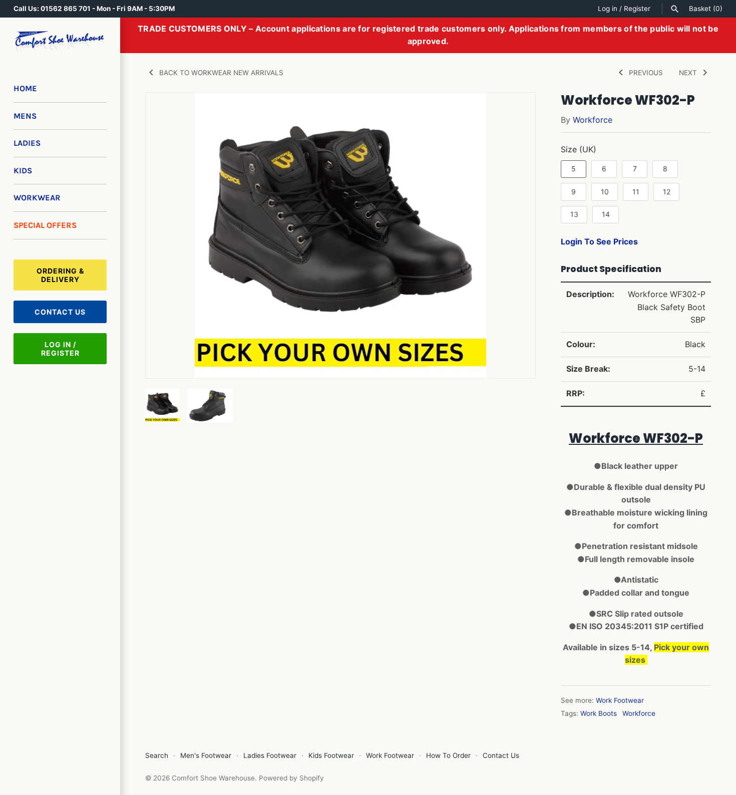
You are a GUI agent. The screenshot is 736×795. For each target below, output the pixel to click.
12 (666, 191)
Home (25, 88)
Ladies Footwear (269, 755)
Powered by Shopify (291, 778)
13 (574, 214)
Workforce (592, 120)
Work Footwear (620, 700)
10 (605, 191)
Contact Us (60, 312)
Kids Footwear (331, 755)
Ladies (27, 143)
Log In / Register (60, 348)
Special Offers (45, 225)
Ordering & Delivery (60, 275)
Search (156, 755)
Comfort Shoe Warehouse (213, 778)
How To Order (448, 755)
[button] (514, 235)
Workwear (37, 197)
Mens (25, 116)
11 (635, 191)
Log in (607, 9)
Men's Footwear (205, 755)
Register (637, 9)
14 (606, 214)
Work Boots (598, 713)
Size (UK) (578, 149)
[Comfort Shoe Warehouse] (60, 41)
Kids (23, 170)
